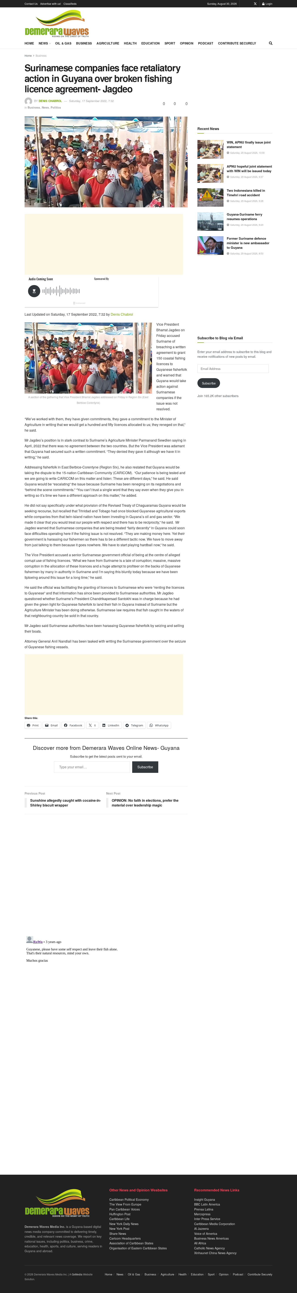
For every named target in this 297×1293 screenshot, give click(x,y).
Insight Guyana (204, 1199)
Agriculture (108, 43)
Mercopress (202, 1214)
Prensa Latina (203, 1209)
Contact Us (31, 3)
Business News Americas (211, 1238)
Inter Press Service (207, 1219)
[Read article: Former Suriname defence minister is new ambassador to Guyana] (210, 245)
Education (150, 43)
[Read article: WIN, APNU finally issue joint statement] (210, 149)
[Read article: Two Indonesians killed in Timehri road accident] (210, 197)
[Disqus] (106, 988)
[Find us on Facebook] (249, 3)
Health (130, 43)
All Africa (200, 1243)
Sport (170, 43)
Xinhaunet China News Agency (215, 1253)
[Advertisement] (104, 244)
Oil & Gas (63, 43)
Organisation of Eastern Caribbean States (138, 1248)
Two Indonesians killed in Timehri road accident (246, 192)
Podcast (205, 43)
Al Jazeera (201, 1228)
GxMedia (77, 1274)
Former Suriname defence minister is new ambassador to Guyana (248, 243)
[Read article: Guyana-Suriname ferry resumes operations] (210, 221)
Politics (56, 107)
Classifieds (70, 3)
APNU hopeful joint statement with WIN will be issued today (249, 168)
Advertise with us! (50, 3)
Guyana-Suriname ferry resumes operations (244, 216)
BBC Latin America (207, 1204)
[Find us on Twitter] (255, 3)
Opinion (186, 43)
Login (268, 3)
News (43, 43)
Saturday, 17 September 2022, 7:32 (91, 101)
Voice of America (205, 1233)
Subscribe (145, 766)
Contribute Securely (237, 43)
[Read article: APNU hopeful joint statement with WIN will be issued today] (210, 173)
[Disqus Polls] (106, 875)
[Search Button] (270, 43)
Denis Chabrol (50, 101)
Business (84, 43)
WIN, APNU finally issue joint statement (249, 144)
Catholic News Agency (209, 1248)
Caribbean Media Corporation (214, 1224)
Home (29, 43)
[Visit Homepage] (57, 24)
